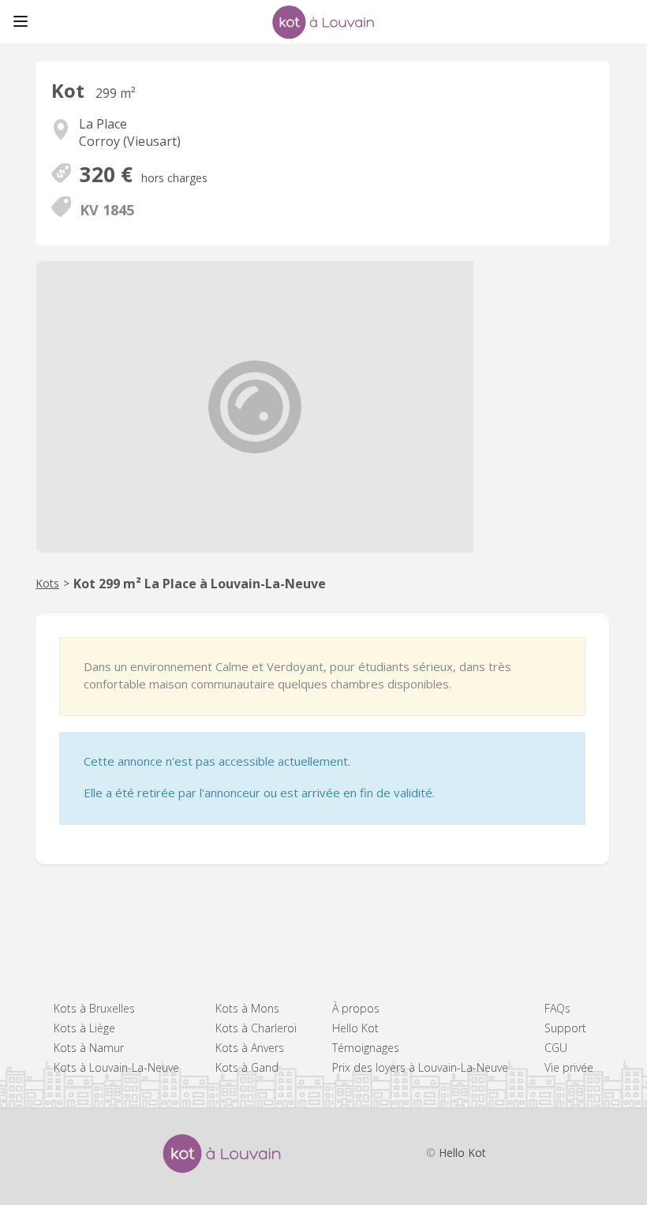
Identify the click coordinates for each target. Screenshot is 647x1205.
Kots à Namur (89, 1047)
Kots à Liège (84, 1027)
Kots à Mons (247, 1008)
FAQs (557, 1008)
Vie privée (568, 1067)
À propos (356, 1008)
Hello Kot (355, 1027)
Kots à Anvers (249, 1047)
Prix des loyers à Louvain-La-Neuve (420, 1067)
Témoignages (365, 1047)
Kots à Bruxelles (94, 1008)
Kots (47, 583)
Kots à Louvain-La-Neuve (116, 1067)
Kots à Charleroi (256, 1027)
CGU (555, 1047)
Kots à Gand (247, 1067)
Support (565, 1027)
